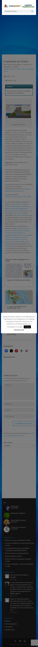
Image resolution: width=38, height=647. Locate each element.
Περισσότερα (19, 330)
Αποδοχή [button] (27, 327)
